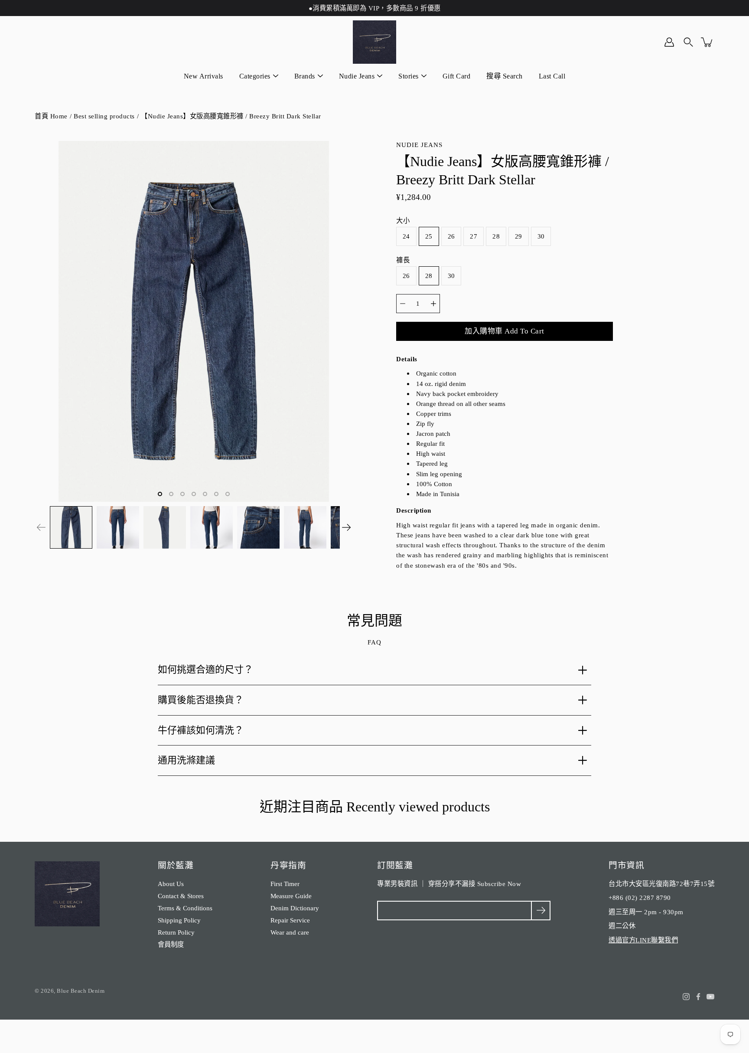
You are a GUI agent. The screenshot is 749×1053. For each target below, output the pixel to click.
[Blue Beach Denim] (374, 42)
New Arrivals (203, 76)
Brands (304, 76)
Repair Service (290, 920)
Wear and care (289, 932)
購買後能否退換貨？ (201, 699)
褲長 (403, 260)
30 (541, 236)
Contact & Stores (181, 895)
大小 (403, 220)
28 (496, 236)
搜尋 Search (504, 76)
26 (451, 236)
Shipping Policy (179, 920)
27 (473, 236)
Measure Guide (291, 895)
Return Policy (176, 932)
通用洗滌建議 (186, 760)
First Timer (285, 883)
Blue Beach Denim (80, 991)
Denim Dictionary (294, 908)
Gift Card (457, 76)
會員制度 (171, 944)
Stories (408, 76)
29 (518, 236)
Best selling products (104, 116)
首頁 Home (51, 116)
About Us (171, 883)
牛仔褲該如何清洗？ (201, 730)
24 (406, 236)
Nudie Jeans (357, 76)
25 (429, 236)
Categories (254, 76)
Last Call (552, 76)
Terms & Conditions (185, 908)
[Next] (346, 527)
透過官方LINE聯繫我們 (643, 940)
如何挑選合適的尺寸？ (205, 669)
